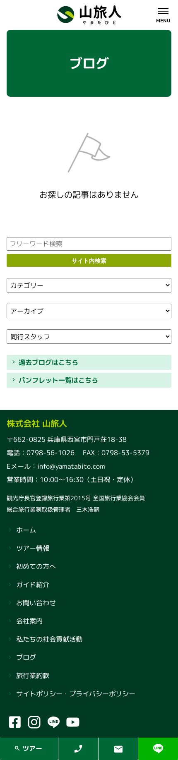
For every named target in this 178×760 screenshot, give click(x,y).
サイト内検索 (89, 260)
